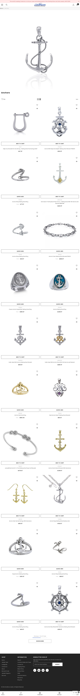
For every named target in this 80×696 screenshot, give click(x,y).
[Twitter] (47, 670)
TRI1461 (20, 572)
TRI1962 (20, 307)
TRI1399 (20, 200)
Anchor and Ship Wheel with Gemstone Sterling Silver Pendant (59, 627)
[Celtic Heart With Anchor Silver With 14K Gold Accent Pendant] (60, 335)
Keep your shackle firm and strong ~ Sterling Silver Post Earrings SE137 (20, 148)
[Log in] (73, 5)
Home (1, 8)
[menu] (2, 5)
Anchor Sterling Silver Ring (59, 309)
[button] (38, 99)
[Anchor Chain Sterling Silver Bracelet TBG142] (60, 229)
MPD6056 (60, 360)
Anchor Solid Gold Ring (20, 415)
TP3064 (59, 413)
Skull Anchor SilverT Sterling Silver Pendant (59, 415)
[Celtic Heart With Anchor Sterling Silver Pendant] (20, 335)
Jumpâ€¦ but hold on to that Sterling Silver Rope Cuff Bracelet (20, 468)
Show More (40, 641)
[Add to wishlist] (37, 105)
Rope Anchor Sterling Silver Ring (20, 574)
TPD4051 (60, 147)
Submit (57, 664)
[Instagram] (38, 670)
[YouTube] (43, 670)
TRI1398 (20, 625)
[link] (40, 50)
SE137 (20, 147)
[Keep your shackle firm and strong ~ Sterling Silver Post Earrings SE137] (20, 122)
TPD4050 (60, 625)
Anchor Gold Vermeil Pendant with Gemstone (60, 468)
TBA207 (20, 466)
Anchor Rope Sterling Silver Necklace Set (60, 521)
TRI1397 (20, 254)
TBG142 (59, 254)
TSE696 (59, 519)
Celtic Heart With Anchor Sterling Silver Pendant (20, 362)
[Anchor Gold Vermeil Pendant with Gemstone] (60, 441)
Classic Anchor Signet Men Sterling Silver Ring (20, 309)
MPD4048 (60, 200)
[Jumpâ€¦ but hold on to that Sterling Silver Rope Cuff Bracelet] (20, 441)
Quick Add (20, 196)
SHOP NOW (67, 1)
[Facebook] (34, 670)
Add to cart (20, 143)
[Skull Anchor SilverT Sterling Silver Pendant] (60, 388)
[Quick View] (37, 108)
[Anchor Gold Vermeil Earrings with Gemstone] (20, 494)
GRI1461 (20, 413)
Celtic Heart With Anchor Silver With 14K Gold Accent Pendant (60, 362)
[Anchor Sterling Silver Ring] (60, 282)
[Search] (7, 5)
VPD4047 (60, 466)
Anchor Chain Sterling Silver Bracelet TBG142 (60, 256)
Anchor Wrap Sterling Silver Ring (20, 201)
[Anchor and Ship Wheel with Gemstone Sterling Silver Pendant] (60, 600)
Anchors (7, 8)
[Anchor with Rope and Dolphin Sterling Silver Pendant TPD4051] (60, 122)
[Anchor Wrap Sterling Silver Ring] (20, 175)
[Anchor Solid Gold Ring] (20, 388)
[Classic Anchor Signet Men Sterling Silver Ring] (20, 282)
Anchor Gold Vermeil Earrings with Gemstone (20, 521)
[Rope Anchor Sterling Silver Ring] (20, 547)
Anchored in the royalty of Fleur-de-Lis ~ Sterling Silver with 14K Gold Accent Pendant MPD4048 (60, 202)
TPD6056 (20, 360)
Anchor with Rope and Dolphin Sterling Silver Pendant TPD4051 (60, 148)
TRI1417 (59, 572)
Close (78, 1)
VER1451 (20, 519)
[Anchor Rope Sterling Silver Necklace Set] (60, 494)
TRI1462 (60, 307)
